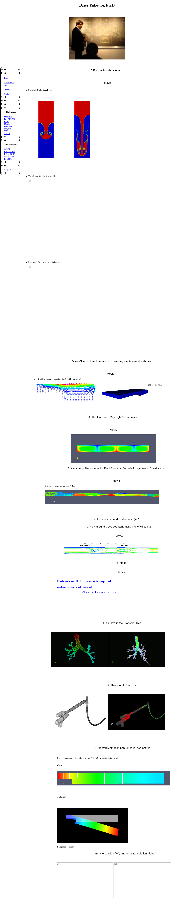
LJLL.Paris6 (9, 151)
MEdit (7, 124)
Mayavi (7, 129)
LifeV (6, 121)
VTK (6, 131)
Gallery (7, 94)
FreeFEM (8, 117)
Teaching (8, 89)
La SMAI (8, 159)
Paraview (8, 126)
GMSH (7, 133)
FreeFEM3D (9, 119)
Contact (7, 170)
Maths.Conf (9, 156)
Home (7, 78)
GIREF (7, 149)
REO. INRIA (9, 154)
